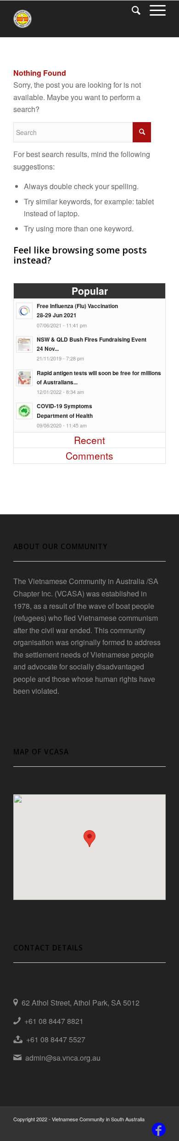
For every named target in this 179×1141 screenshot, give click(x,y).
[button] (89, 838)
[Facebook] (159, 1129)
